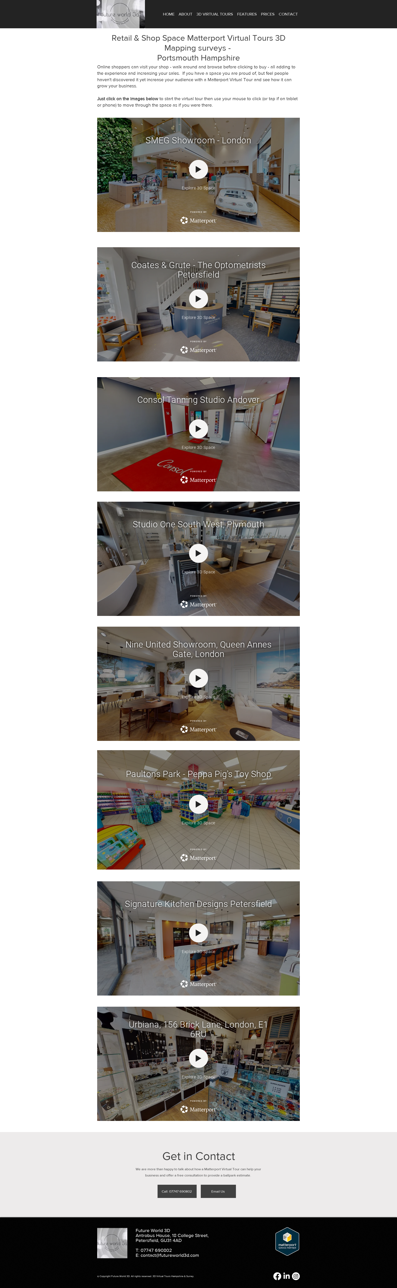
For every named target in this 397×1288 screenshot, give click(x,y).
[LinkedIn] (287, 1276)
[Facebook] (277, 1276)
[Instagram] (296, 1276)
